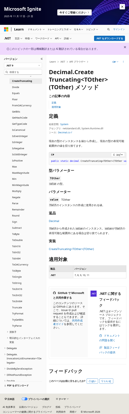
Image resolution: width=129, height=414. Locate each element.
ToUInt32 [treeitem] (17, 295)
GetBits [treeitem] (16, 111)
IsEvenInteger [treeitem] (20, 136)
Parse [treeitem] (15, 203)
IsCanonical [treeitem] (18, 129)
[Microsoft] (6, 29)
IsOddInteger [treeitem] (19, 154)
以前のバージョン (28, 406)
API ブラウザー (77, 61)
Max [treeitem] (14, 166)
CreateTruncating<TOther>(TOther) (71, 249)
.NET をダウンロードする (109, 38)
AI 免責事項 (9, 406)
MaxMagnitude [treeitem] (20, 172)
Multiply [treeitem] (16, 191)
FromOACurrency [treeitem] (21, 105)
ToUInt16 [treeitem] (17, 289)
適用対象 (56, 106)
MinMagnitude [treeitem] (20, 185)
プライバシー (71, 406)
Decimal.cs (64, 132)
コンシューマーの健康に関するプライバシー (26, 411)
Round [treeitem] (15, 215)
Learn (53, 61)
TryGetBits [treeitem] (18, 319)
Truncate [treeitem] (17, 307)
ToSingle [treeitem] (17, 276)
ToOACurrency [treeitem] (20, 264)
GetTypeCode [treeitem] (19, 123)
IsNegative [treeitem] (18, 148)
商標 (72, 411)
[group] (87, 161)
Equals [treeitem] (16, 93)
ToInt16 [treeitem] (16, 246)
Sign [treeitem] (14, 221)
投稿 (58, 406)
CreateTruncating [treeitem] (22, 80)
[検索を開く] (108, 29)
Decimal (54, 221)
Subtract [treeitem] (17, 227)
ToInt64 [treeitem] (16, 258)
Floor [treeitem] (15, 99)
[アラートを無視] (122, 6)
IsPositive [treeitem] (17, 160)
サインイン (119, 29)
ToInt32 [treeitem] (16, 252)
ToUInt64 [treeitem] (17, 301)
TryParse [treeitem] (17, 325)
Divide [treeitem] (15, 87)
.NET (62, 61)
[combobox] (23, 65)
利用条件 (61, 411)
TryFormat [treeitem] (17, 313)
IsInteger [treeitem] (17, 142)
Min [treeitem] (14, 178)
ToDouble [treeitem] (17, 240)
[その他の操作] (123, 62)
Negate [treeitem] (16, 197)
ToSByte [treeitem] (16, 270)
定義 (54, 102)
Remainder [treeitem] (18, 209)
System (64, 124)
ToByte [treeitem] (15, 234)
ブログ (45, 406)
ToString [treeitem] (17, 283)
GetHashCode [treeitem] (19, 117)
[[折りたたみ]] (42, 59)
